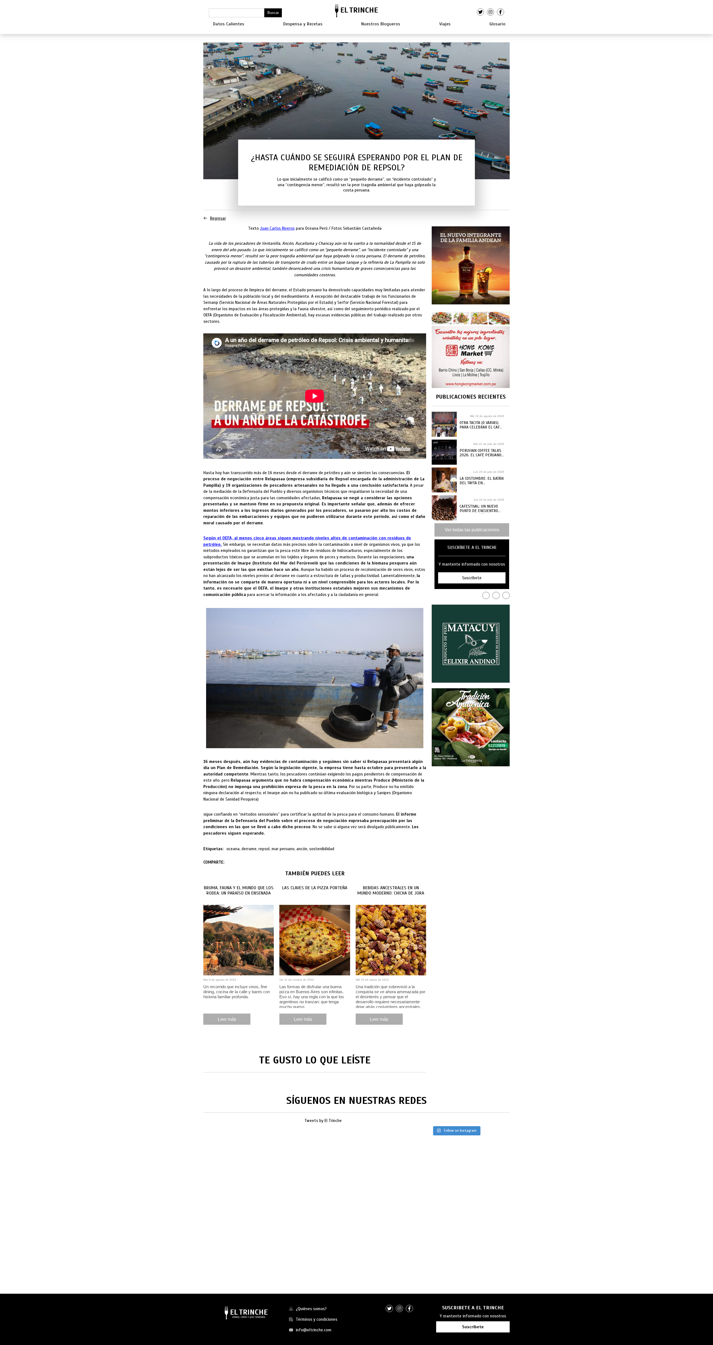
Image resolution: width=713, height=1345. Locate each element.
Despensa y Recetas (303, 24)
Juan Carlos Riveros (277, 228)
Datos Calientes (228, 24)
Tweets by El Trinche (323, 1120)
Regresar (218, 218)
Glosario (497, 24)
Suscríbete (473, 1326)
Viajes (445, 24)
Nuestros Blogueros (380, 24)
